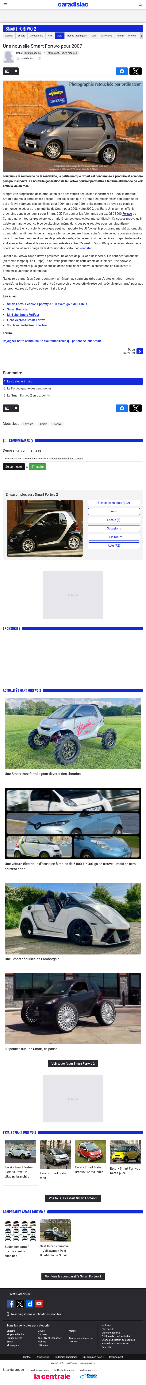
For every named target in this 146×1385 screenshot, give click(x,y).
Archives (106, 1325)
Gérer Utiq (107, 1347)
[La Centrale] (52, 1380)
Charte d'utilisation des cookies (118, 1339)
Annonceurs (42, 1357)
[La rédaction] (8, 61)
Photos (132, 35)
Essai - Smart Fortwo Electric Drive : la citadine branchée (19, 1172)
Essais (21, 35)
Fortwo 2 (28, 424)
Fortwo (127, 213)
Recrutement (116, 1357)
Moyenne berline (15, 1334)
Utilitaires (43, 1345)
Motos (72, 1330)
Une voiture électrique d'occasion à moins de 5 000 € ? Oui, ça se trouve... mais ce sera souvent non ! (70, 866)
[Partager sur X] (136, 70)
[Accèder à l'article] (73, 733)
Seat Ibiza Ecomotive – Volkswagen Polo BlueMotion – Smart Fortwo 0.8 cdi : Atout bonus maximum (54, 1251)
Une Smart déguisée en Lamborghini (32, 959)
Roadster (85, 248)
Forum (120, 35)
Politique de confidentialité (116, 1336)
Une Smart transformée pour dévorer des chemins (43, 774)
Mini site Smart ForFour (23, 315)
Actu (59, 35)
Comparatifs (36, 35)
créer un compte (74, 458)
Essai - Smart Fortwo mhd (54, 1175)
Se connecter (14, 467)
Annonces (106, 35)
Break (10, 1341)
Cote (93, 35)
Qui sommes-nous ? (93, 1357)
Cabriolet (42, 1334)
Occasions (114, 528)
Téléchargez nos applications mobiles (35, 1314)
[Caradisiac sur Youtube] (39, 1304)
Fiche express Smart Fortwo (26, 320)
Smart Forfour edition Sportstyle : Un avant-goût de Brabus (47, 304)
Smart (43, 424)
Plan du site (108, 1329)
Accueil (9, 35)
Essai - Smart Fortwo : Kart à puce (125, 1171)
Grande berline (14, 1338)
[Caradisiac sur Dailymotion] (30, 1304)
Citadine (11, 1330)
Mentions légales (111, 1332)
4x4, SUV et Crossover (49, 1338)
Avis (50, 35)
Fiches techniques (77, 35)
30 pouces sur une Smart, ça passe (31, 1049)
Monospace (13, 1345)
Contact (27, 1357)
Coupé (41, 1330)
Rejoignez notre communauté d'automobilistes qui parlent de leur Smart (52, 341)
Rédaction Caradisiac (66, 1357)
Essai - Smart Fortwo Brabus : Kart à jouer (89, 1170)
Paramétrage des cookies (115, 1343)
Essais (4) (114, 520)
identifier (57, 458)
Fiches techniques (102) (114, 503)
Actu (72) (114, 545)
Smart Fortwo (37, 325)
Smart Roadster (18, 309)
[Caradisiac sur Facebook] (11, 1304)
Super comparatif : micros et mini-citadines (17, 1251)
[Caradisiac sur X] (20, 1304)
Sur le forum (114, 537)
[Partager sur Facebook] (122, 70)
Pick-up (42, 1341)
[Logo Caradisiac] (73, 7)
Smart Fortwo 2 (21, 28)
